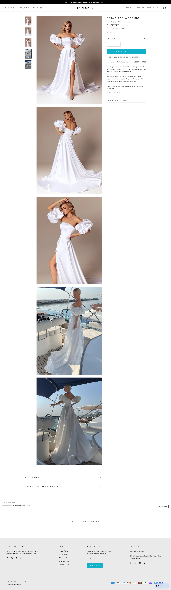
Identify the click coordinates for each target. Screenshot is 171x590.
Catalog (9, 8)
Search (150, 8)
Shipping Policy (64, 561)
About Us (24, 8)
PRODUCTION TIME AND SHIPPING (42, 487)
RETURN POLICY (33, 477)
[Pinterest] (119, 92)
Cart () (161, 8)
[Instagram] (12, 558)
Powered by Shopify (14, 585)
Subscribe (95, 565)
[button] (111, 28)
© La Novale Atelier (18, 581)
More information (117, 100)
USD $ (128, 8)
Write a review (162, 506)
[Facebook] (114, 92)
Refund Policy (63, 554)
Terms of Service (64, 565)
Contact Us (39, 8)
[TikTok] (21, 558)
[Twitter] (117, 92)
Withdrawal (63, 558)
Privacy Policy (63, 551)
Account (140, 8)
